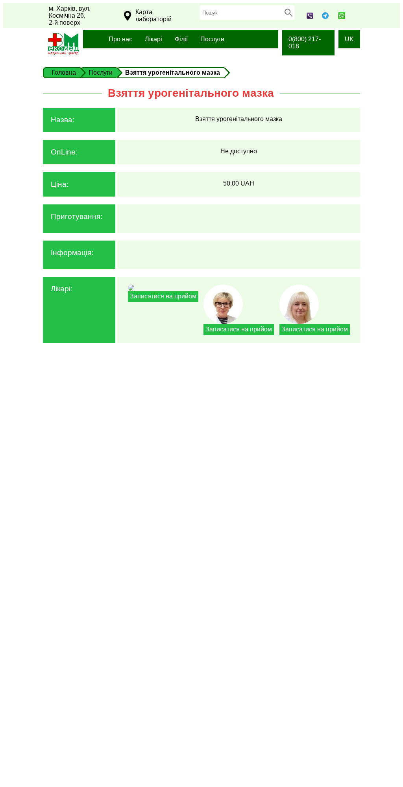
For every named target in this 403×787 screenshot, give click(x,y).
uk (349, 39)
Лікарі (153, 39)
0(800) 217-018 (304, 43)
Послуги (212, 39)
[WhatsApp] (342, 17)
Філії (181, 39)
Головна (64, 72)
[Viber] (310, 16)
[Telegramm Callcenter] (325, 17)
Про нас (120, 39)
